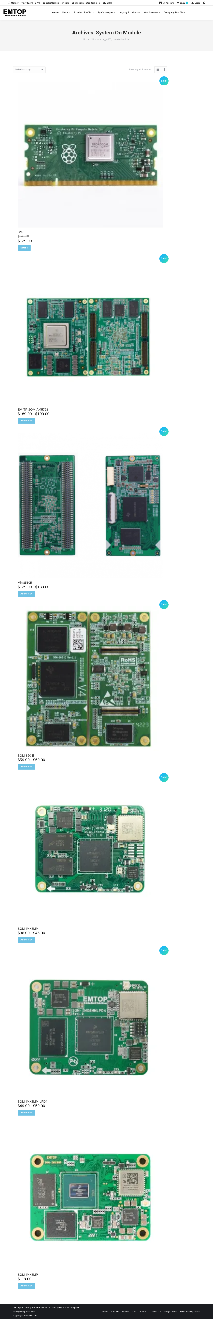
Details (24, 247)
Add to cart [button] (26, 420)
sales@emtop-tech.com (57, 3)
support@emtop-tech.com (87, 3)
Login (197, 3)
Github (110, 3)
